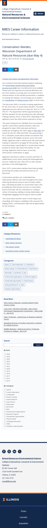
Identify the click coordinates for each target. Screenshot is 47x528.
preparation (9, 100)
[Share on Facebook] (5, 70)
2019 (8, 371)
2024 (8, 359)
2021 (8, 366)
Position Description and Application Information (20, 79)
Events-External (22, 269)
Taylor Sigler (28, 59)
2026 (8, 354)
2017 (8, 376)
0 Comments (6, 214)
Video (22, 285)
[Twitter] (19, 451)
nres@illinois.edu (9, 481)
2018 (8, 374)
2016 (8, 378)
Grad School (33, 269)
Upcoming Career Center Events (17, 251)
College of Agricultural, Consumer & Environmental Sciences (16, 10)
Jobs (5, 62)
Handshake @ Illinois (13, 239)
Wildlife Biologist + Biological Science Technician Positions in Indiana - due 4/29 (21, 330)
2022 (8, 364)
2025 (8, 357)
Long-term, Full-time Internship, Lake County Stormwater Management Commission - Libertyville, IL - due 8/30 (23, 311)
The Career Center (12, 247)
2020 (8, 369)
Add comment (9, 218)
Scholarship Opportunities (13, 281)
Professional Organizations (13, 277)
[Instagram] (9, 451)
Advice (7, 265)
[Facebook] (4, 451)
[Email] (16, 70)
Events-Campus (10, 269)
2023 (8, 361)
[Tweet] (10, 70)
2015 (8, 381)
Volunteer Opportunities (12, 289)
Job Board (18, 273)
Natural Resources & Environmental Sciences (16, 16)
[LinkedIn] (14, 451)
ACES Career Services (13, 243)
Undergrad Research (11, 285)
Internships (8, 273)
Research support (30, 277)
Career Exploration (17, 265)
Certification (30, 265)
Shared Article (28, 281)
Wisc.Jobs (37, 130)
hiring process (23, 100)
